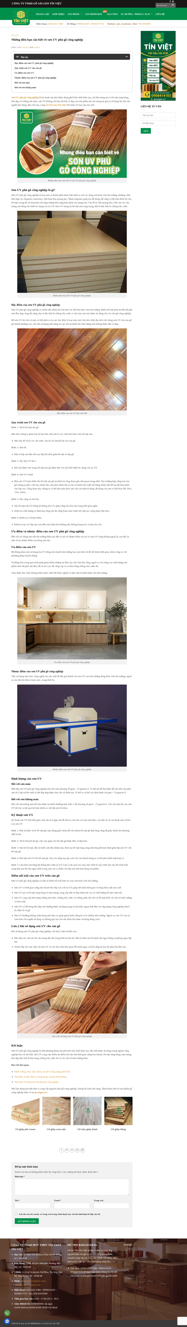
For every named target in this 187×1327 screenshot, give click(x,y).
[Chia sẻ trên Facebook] (61, 1150)
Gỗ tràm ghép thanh (87, 1129)
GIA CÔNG (112, 14)
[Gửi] (173, 5)
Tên (17, 1200)
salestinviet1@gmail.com (33, 1280)
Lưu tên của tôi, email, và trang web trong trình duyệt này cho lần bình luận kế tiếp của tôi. (59, 1214)
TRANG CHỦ (42, 14)
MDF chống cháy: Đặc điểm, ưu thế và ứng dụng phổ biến (42, 1071)
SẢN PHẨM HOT (93, 14)
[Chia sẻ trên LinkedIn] (82, 1150)
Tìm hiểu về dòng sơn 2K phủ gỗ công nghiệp (36, 1081)
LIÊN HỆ (160, 14)
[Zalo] (7, 1321)
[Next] (132, 1117)
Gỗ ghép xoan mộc (56, 1129)
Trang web (98, 1200)
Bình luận (20, 1176)
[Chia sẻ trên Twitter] (66, 1150)
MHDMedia (36, 1323)
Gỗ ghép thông (118, 1129)
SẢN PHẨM (73, 14)
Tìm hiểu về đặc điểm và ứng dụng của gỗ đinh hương (40, 1076)
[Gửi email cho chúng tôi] (173, 1)
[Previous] (11, 1117)
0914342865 (145, 23)
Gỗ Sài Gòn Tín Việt (51, 1323)
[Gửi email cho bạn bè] (72, 1150)
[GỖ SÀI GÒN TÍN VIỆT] (20, 17)
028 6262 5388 (55, 23)
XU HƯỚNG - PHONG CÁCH (135, 14)
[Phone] (7, 1313)
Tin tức (15, 35)
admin (37, 47)
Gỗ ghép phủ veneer (25, 1129)
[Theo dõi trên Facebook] (170, 1)
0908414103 (83, 23)
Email (57, 1200)
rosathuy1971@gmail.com (28, 1284)
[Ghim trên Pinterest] (77, 1150)
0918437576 (97, 23)
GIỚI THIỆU (58, 14)
